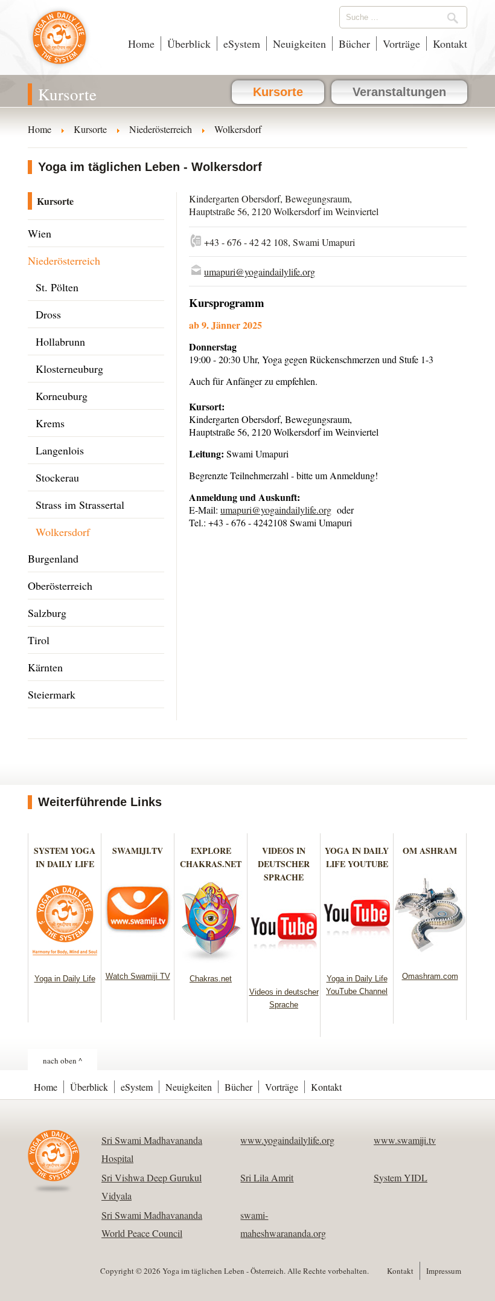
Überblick (189, 43)
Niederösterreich (64, 260)
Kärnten (45, 667)
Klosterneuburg (69, 368)
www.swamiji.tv (405, 1140)
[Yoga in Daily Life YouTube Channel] (357, 958)
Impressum (443, 1270)
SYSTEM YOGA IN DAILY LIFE (64, 857)
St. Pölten (57, 287)
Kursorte (278, 91)
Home (141, 43)
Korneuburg (62, 396)
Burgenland (53, 558)
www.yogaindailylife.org (287, 1140)
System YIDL (400, 1177)
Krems (50, 423)
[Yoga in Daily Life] (65, 958)
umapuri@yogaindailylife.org (259, 271)
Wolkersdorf (63, 532)
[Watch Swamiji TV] (138, 956)
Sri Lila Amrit (266, 1177)
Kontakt (450, 43)
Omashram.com (430, 976)
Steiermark (51, 694)
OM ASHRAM (430, 850)
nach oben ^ (62, 1060)
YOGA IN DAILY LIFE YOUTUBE (357, 857)
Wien (39, 233)
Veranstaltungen (399, 91)
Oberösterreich (60, 585)
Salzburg (47, 612)
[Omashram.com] (430, 956)
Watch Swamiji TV (138, 976)
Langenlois (60, 450)
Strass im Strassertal (80, 504)
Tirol (39, 640)
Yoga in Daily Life (64, 978)
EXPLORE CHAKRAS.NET (210, 857)
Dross (48, 314)
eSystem (241, 43)
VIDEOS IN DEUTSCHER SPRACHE (284, 863)
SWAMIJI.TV (137, 850)
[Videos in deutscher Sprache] (284, 972)
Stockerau (57, 477)
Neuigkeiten (299, 43)
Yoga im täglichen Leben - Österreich (59, 43)
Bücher (354, 43)
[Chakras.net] (211, 958)
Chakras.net (211, 978)
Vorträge (401, 43)
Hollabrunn (60, 341)
